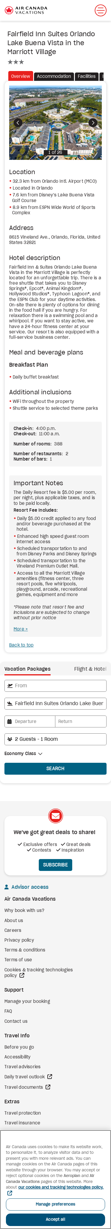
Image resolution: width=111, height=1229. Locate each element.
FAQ (8, 1011)
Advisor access (29, 887)
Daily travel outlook (25, 1077)
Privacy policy (19, 940)
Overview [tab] (20, 77)
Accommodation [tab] (54, 77)
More (19, 629)
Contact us (16, 1022)
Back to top (21, 645)
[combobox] (55, 686)
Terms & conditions (25, 950)
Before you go (19, 1047)
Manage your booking (27, 1002)
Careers (12, 931)
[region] (55, 1179)
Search (55, 768)
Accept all (55, 1220)
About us (13, 921)
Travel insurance (22, 1123)
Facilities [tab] (87, 77)
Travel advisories (22, 1067)
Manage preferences (55, 1204)
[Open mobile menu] (101, 10)
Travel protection (22, 1113)
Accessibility (17, 1057)
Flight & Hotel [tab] (90, 669)
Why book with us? (24, 911)
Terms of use (18, 960)
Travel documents (24, 1087)
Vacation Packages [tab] (27, 669)
